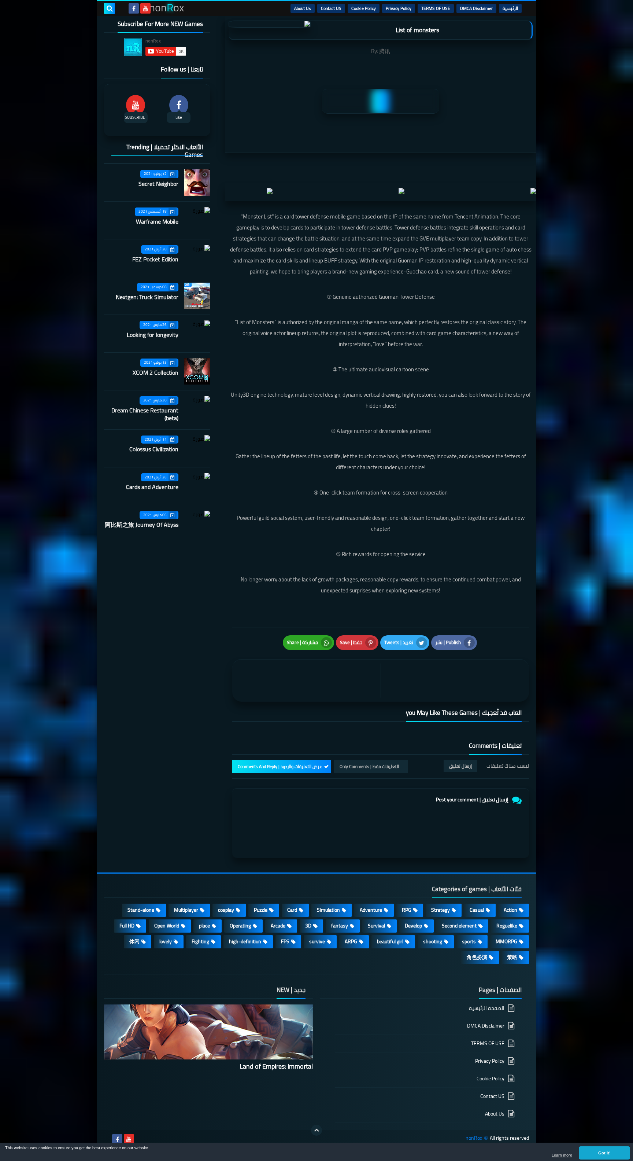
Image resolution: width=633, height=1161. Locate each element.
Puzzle (260, 910)
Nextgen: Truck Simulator (147, 296)
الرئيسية (510, 8)
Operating (240, 925)
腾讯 (384, 51)
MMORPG (506, 941)
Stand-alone (140, 910)
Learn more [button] (562, 1155)
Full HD (126, 925)
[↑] (316, 1130)
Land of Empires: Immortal (276, 1066)
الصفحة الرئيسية (486, 1008)
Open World (166, 925)
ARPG (351, 941)
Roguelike (506, 925)
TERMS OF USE (435, 8)
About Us (302, 8)
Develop (413, 925)
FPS (285, 941)
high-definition (245, 941)
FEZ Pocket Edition (155, 259)
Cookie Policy (363, 8)
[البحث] (109, 8)
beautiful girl (390, 941)
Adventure (371, 910)
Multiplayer (186, 910)
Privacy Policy (398, 8)
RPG (406, 910)
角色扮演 (477, 957)
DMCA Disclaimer (476, 8)
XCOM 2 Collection (155, 372)
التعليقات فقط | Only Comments (369, 766)
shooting (432, 941)
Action (510, 910)
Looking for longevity (152, 334)
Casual (477, 910)
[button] (604, 1153)
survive (317, 941)
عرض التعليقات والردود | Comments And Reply (280, 766)
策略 (512, 957)
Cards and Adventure (152, 486)
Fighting (200, 941)
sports (469, 941)
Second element (459, 925)
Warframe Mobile (157, 221)
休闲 (134, 941)
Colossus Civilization (153, 449)
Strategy (440, 910)
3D (308, 925)
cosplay (226, 910)
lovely (165, 941)
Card (292, 910)
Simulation (328, 910)
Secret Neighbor (158, 183)
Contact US (331, 8)
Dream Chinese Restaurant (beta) (144, 414)
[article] (308, 680)
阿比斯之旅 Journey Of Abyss (141, 524)
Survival (376, 925)
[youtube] (145, 8)
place (204, 925)
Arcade (278, 925)
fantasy (339, 925)
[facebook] (134, 8)
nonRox (474, 1138)
